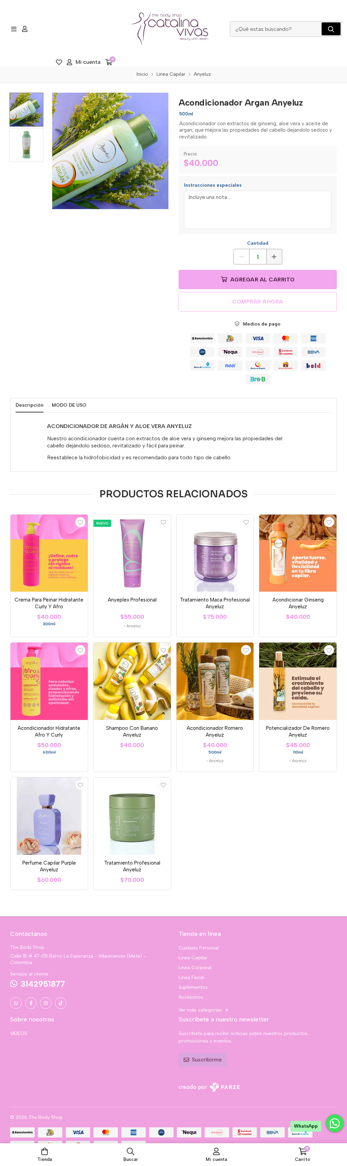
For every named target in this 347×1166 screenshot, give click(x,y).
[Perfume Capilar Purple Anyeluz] (49, 816)
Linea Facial (191, 977)
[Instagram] (46, 1003)
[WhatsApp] (16, 1003)
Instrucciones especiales (213, 185)
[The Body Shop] (169, 29)
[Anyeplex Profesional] (132, 553)
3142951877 (43, 984)
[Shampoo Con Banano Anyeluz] (132, 681)
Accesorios (191, 997)
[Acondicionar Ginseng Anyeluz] (297, 553)
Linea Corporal (195, 967)
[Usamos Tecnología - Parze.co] (209, 1087)
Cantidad (257, 243)
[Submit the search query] (331, 28)
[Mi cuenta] (24, 29)
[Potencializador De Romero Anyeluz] (297, 681)
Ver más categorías (201, 1010)
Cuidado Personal (199, 948)
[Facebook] (31, 1003)
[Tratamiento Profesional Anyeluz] (132, 816)
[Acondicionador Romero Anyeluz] (215, 681)
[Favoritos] (59, 62)
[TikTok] (60, 1003)
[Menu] (13, 29)
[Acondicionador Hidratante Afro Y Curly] (49, 681)
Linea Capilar (193, 958)
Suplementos (193, 987)
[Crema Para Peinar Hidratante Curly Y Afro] (49, 553)
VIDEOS (18, 1033)
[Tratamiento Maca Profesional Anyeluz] (215, 553)
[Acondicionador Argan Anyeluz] (110, 151)
